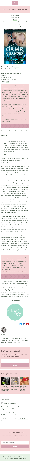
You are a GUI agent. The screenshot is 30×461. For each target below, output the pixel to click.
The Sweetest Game (6, 292)
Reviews (15, 19)
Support (6, 458)
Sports (10, 26)
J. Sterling (16, 67)
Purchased (8, 77)
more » (19, 342)
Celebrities (14, 22)
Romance (22, 24)
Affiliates (16, 458)
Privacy (24, 458)
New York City (10, 24)
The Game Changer (17, 26)
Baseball (9, 22)
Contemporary (22, 22)
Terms (20, 458)
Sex (26, 24)
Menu (15, 3)
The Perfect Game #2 (10, 69)
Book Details (13, 79)
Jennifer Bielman (9, 403)
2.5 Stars (4, 22)
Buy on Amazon (5, 79)
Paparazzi (16, 24)
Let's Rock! (15, 365)
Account (11, 458)
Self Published (13, 71)
